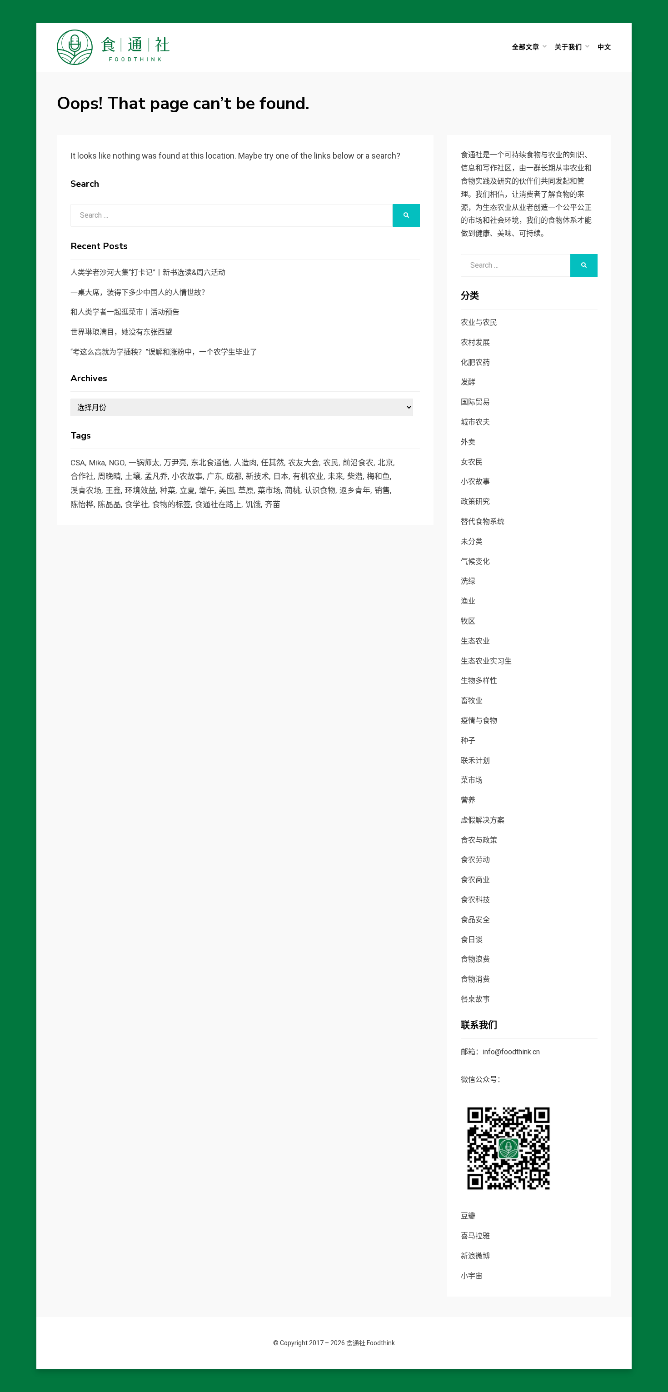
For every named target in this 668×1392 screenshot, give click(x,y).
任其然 (272, 462)
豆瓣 (468, 1216)
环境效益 (140, 490)
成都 (234, 476)
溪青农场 (85, 490)
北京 (385, 462)
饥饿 (253, 504)
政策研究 (475, 501)
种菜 (167, 490)
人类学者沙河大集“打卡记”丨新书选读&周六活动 (147, 272)
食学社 (136, 504)
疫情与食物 (479, 720)
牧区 (468, 621)
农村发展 (475, 342)
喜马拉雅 (475, 1236)
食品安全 (475, 919)
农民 (331, 462)
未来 (335, 476)
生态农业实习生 (486, 661)
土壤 (132, 476)
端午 (206, 490)
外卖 (468, 442)
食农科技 (475, 899)
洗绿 (468, 581)
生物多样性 (479, 680)
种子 (468, 740)
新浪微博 (475, 1256)
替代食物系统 (482, 521)
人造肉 (245, 462)
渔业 (468, 601)
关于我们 (568, 46)
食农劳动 (475, 859)
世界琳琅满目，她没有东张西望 (121, 332)
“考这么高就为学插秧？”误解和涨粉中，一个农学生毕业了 (163, 352)
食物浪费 (475, 959)
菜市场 (269, 490)
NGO (117, 462)
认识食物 (319, 490)
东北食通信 (210, 462)
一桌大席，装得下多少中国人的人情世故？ (139, 292)
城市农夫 (475, 422)
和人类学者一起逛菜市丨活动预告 (124, 312)
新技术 (257, 476)
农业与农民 (479, 322)
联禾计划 (475, 760)
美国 (226, 490)
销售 (382, 490)
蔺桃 (292, 490)
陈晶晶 (109, 504)
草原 (246, 490)
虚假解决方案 (482, 820)
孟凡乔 (156, 476)
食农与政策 (479, 840)
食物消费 (475, 979)
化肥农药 (475, 362)
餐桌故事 (475, 999)
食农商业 (475, 879)
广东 (214, 476)
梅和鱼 (378, 476)
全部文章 (525, 46)
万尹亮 (175, 462)
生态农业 (475, 641)
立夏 (187, 490)
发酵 (468, 382)
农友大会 (303, 462)
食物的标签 (171, 504)
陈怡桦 (82, 504)
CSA (77, 462)
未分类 (472, 541)
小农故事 (187, 476)
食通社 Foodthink (370, 1343)
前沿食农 (358, 462)
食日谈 (472, 939)
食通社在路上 (218, 504)
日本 (281, 476)
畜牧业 (472, 700)
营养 (468, 800)
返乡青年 (354, 490)
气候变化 (475, 561)
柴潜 (355, 476)
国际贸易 (475, 402)
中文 (604, 46)
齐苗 (272, 504)
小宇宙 (472, 1276)
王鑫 (113, 490)
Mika (97, 462)
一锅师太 (144, 462)
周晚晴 (109, 476)
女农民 (472, 462)
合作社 (82, 476)
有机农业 (308, 476)
